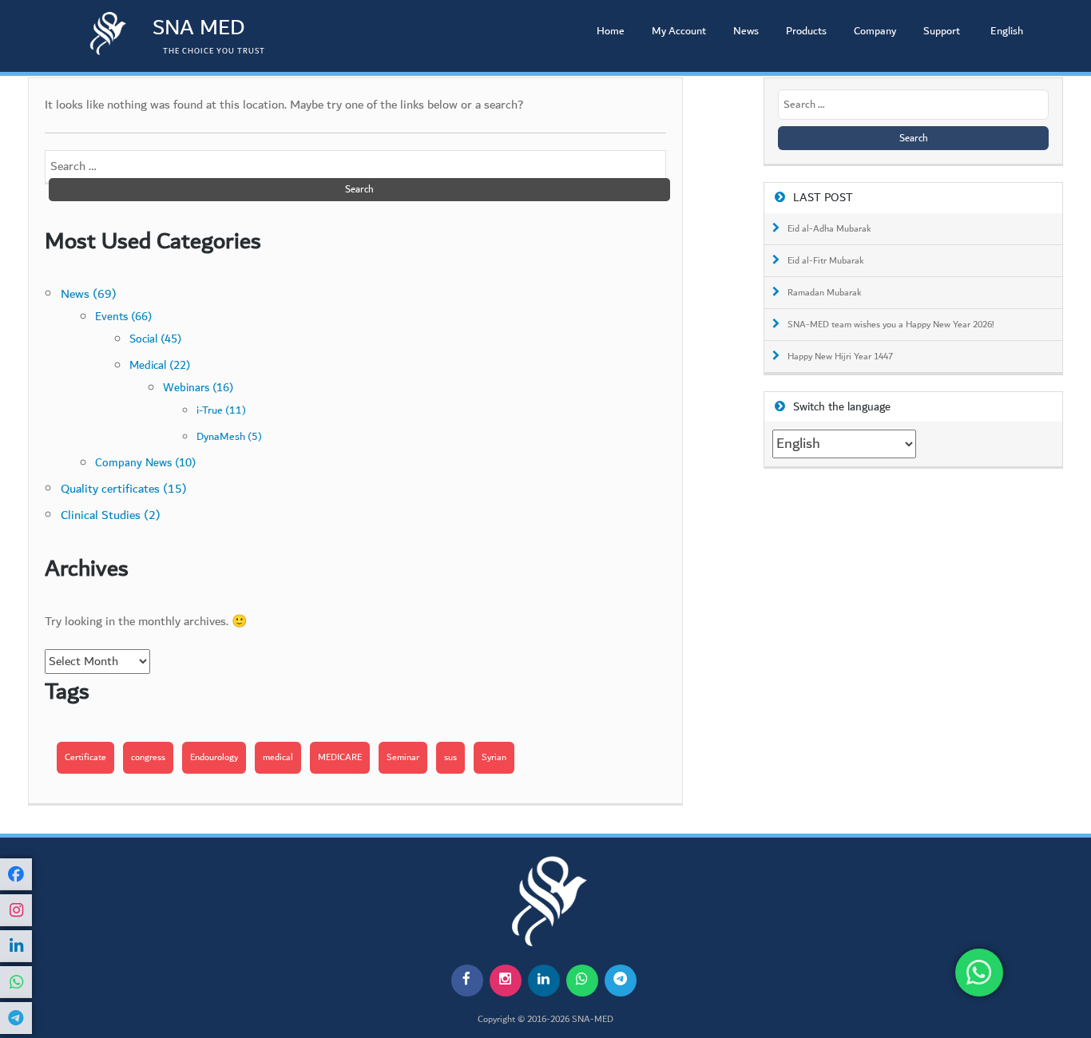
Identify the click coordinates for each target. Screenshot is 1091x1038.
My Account (679, 31)
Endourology (214, 757)
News (746, 31)
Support (941, 31)
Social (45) (155, 339)
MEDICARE (340, 757)
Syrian (494, 757)
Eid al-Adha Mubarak (829, 229)
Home (611, 31)
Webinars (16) (198, 388)
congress (148, 757)
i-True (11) (221, 410)
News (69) (89, 294)
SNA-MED (592, 1020)
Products (806, 31)
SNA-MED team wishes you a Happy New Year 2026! (891, 325)
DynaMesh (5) (229, 436)
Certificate (85, 757)
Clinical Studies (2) (111, 515)
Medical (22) (159, 365)
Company (875, 31)
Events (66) (123, 317)
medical (278, 757)
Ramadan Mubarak (825, 293)
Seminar (403, 757)
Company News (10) (145, 463)
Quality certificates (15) (124, 489)
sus (450, 757)
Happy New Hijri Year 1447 (840, 357)
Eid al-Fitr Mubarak (826, 261)
